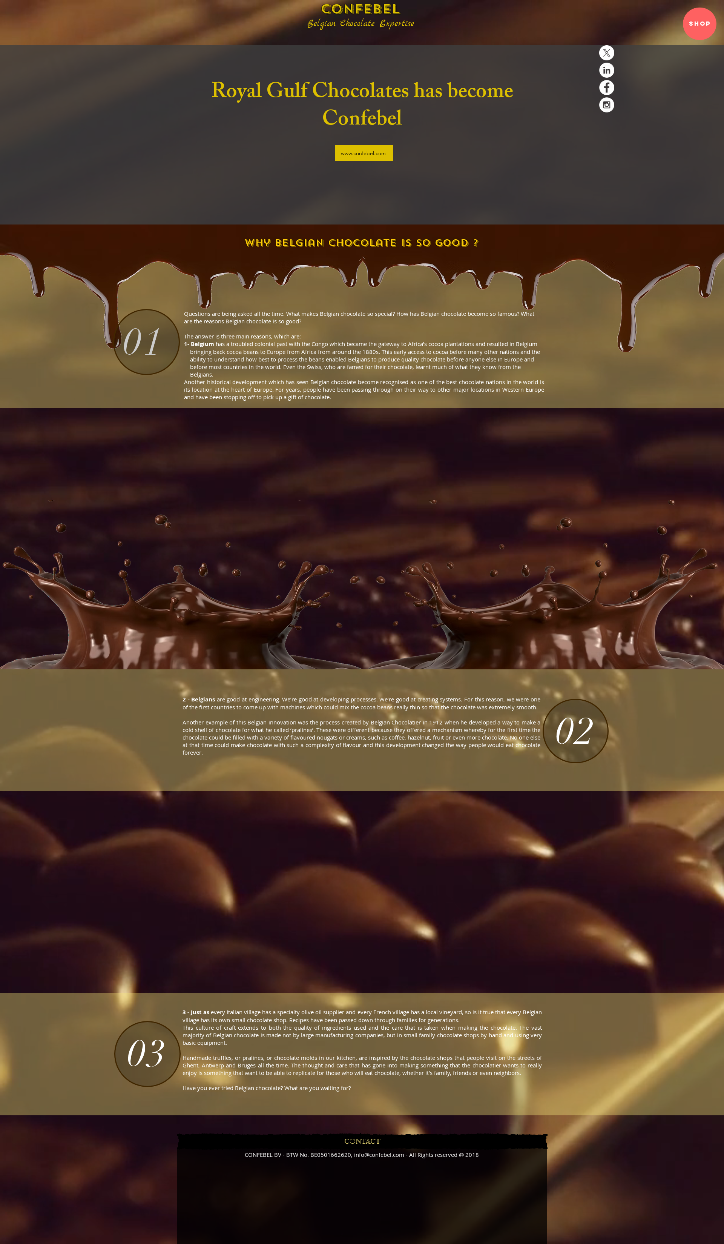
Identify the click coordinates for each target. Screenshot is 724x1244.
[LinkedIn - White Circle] (606, 70)
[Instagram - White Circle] (606, 104)
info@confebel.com (379, 1154)
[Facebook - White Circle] (606, 87)
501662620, (337, 1154)
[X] (606, 52)
